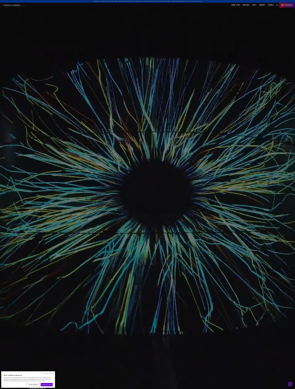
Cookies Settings (33, 384)
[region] (28, 379)
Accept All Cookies (47, 384)
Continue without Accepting (48, 373)
